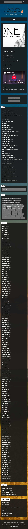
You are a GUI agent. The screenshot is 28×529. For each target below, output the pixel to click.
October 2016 (5, 444)
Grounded (4, 133)
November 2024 (6, 263)
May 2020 (4, 366)
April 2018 (4, 411)
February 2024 (5, 281)
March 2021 (5, 346)
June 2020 (4, 364)
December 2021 (5, 328)
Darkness (12, 89)
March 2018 (5, 413)
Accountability (6, 198)
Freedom (14, 206)
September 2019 (6, 379)
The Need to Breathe (7, 173)
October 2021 (5, 332)
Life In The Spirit (6, 139)
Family (4, 206)
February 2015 (5, 466)
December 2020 (5, 352)
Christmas (5, 119)
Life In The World (6, 141)
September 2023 (6, 291)
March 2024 (5, 279)
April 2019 (4, 389)
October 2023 (5, 289)
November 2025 (6, 242)
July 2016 (4, 448)
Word (9, 91)
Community (17, 202)
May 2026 (4, 232)
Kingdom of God (6, 210)
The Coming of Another (8, 171)
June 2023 (4, 297)
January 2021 (5, 350)
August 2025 (5, 248)
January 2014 (5, 472)
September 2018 (6, 403)
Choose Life (5, 117)
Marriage (4, 212)
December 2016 (5, 440)
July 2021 (4, 338)
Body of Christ (17, 198)
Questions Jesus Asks (7, 163)
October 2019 (5, 377)
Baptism (11, 198)
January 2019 (5, 395)
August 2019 (5, 381)
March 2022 (5, 322)
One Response (13, 101)
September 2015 (6, 464)
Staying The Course (7, 513)
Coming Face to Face (7, 121)
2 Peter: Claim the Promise (9, 110)
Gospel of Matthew (15, 60)
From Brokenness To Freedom (10, 131)
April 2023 (4, 301)
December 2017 (5, 419)
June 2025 (4, 250)
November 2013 (6, 476)
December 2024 (5, 261)
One (8, 87)
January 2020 (5, 373)
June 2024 (4, 273)
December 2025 (5, 240)
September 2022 (6, 314)
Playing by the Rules (7, 157)
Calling (10, 200)
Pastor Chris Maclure (9, 58)
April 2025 (4, 253)
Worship (23, 217)
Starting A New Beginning (9, 169)
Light (17, 210)
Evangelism (16, 89)
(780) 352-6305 (21, 522)
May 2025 (4, 252)
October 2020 (5, 356)
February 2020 (5, 371)
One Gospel (5, 153)
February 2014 (5, 470)
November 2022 (6, 311)
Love (20, 210)
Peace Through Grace (7, 155)
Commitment (5, 202)
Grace (23, 206)
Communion (11, 202)
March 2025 (5, 255)
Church (19, 200)
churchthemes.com (14, 526)
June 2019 (4, 385)
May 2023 (4, 299)
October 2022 (5, 313)
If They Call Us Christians (9, 135)
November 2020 (6, 354)
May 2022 (4, 318)
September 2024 (6, 267)
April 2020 (4, 368)
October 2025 (5, 244)
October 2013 (5, 478)
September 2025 (6, 246)
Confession (5, 204)
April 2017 (4, 432)
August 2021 (5, 336)
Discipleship (11, 204)
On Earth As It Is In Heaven (9, 149)
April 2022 (4, 320)
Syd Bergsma (5, 502)
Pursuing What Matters (8, 161)
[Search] (23, 2)
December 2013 (5, 474)
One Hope (15, 98)
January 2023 (5, 307)
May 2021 (4, 342)
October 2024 (5, 265)
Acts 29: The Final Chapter (9, 114)
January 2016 (5, 456)
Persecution (14, 212)
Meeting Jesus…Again (7, 147)
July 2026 (4, 228)
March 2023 (5, 303)
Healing (4, 208)
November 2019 (6, 375)
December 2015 (5, 458)
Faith (21, 204)
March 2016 (5, 454)
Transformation (19, 215)
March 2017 (5, 434)
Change (14, 200)
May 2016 (4, 450)
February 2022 (5, 324)
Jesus (19, 208)
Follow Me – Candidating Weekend (11, 508)
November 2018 (6, 399)
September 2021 (6, 334)
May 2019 (4, 387)
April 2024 (4, 277)
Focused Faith (6, 129)
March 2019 (5, 391)
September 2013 (6, 480)
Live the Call (5, 143)
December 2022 (5, 309)
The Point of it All (7, 174)
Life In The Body (6, 137)
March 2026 (5, 236)
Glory (19, 206)
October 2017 (5, 423)
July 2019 (4, 383)
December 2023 (5, 285)
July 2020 (4, 362)
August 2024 (5, 269)
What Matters (5, 217)
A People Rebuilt (6, 112)
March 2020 (5, 370)
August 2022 (5, 316)
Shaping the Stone (7, 167)
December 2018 (5, 397)
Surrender (13, 215)
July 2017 (4, 429)
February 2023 (5, 305)
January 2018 (5, 417)
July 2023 (4, 295)
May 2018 (4, 409)
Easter (4, 123)
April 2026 (4, 234)
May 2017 (4, 431)
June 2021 (4, 340)
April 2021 (4, 344)
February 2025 (5, 257)
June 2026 (4, 230)
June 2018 (4, 407)
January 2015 (5, 468)
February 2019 (5, 393)
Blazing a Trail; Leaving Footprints (11, 116)
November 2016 (6, 442)
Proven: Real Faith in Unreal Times (11, 159)
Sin (23, 89)
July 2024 (4, 271)
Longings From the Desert (9, 145)
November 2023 (6, 287)
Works (18, 217)
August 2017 (5, 427)
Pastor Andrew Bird (7, 492)
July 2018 (4, 405)
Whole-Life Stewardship (8, 180)
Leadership (13, 210)
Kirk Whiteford (6, 490)
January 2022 (5, 326)
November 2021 (6, 330)
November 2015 (6, 460)
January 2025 (5, 259)
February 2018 (5, 415)
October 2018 (5, 401)
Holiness (9, 208)
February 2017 (5, 436)
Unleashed (5, 178)
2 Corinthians (7, 60)
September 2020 (6, 358)
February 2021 (5, 348)
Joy (21, 208)
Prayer (19, 212)
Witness (6, 91)
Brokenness (5, 200)
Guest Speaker (6, 488)
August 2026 (5, 226)
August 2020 (5, 360)
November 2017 (6, 421)
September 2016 (6, 446)
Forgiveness (9, 206)
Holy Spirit (14, 208)
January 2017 (5, 438)
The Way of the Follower (9, 177)
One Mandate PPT (7, 68)
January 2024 (5, 283)
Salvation (5, 215)
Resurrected (5, 165)
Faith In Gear (5, 125)
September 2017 (6, 425)
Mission (20, 89)
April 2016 (4, 452)
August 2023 (5, 293)
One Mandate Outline (7, 65)
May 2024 (4, 275)
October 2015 (5, 462)
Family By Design (6, 127)
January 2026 (5, 238)
